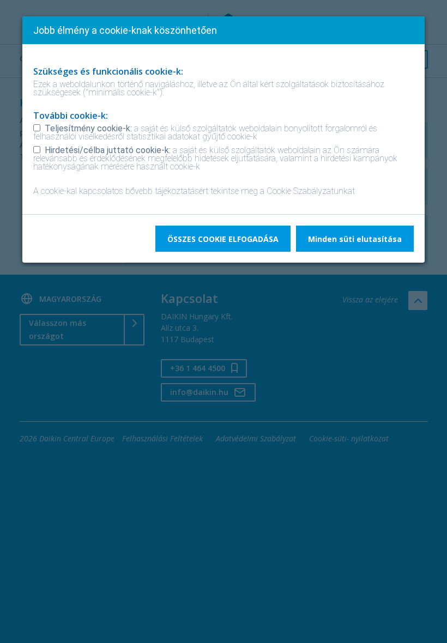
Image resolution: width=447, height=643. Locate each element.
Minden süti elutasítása (355, 239)
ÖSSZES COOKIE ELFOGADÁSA (223, 239)
